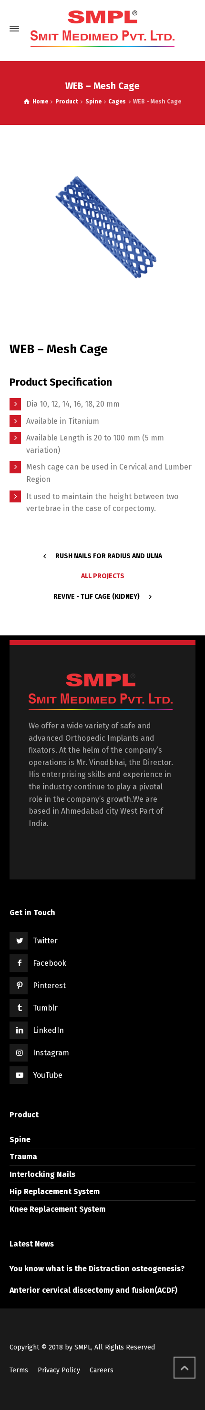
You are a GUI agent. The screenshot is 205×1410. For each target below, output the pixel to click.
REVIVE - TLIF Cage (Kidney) (96, 597)
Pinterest (49, 985)
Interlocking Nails (42, 1174)
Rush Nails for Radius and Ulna (108, 556)
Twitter (45, 940)
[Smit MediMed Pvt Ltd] (102, 28)
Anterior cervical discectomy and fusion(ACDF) (93, 1290)
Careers (101, 1370)
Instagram (51, 1052)
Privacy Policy (59, 1370)
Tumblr (45, 1007)
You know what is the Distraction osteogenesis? (97, 1268)
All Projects (102, 576)
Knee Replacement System (57, 1209)
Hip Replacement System (55, 1191)
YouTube (47, 1075)
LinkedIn (48, 1030)
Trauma (23, 1156)
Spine (20, 1139)
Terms (19, 1370)
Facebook (49, 963)
